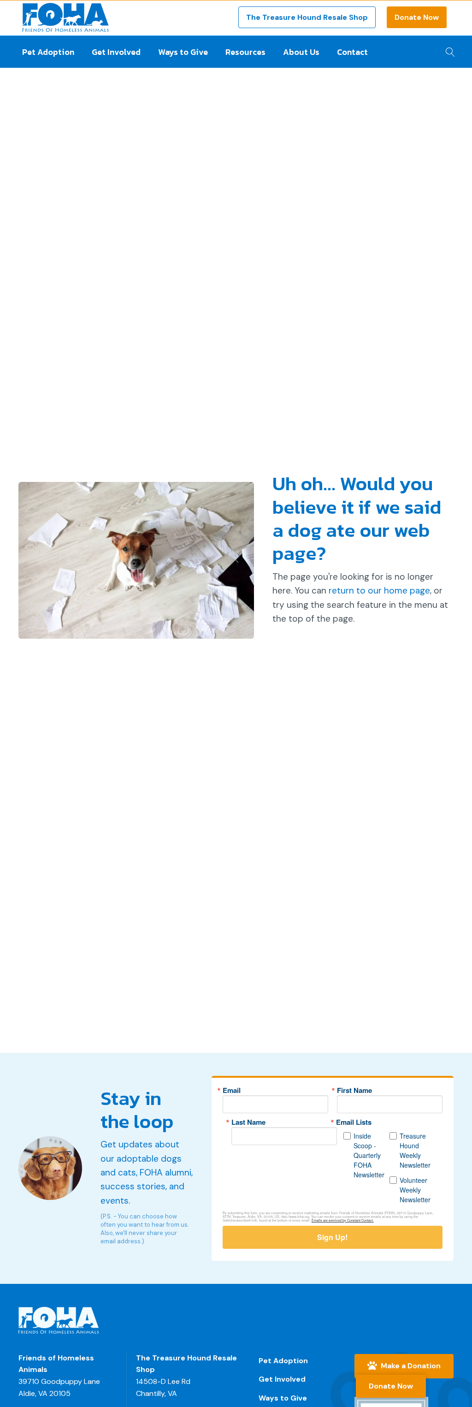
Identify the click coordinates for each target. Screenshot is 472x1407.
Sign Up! (332, 1237)
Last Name (248, 1122)
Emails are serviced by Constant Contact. (343, 1220)
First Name (354, 1090)
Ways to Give (183, 52)
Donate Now (417, 17)
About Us (301, 52)
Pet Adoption (48, 52)
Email (232, 1090)
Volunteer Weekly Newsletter (415, 1189)
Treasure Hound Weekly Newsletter (415, 1150)
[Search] (448, 49)
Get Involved (116, 52)
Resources (245, 52)
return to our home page (379, 590)
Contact (352, 52)
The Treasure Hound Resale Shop (307, 17)
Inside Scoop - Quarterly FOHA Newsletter (369, 1155)
